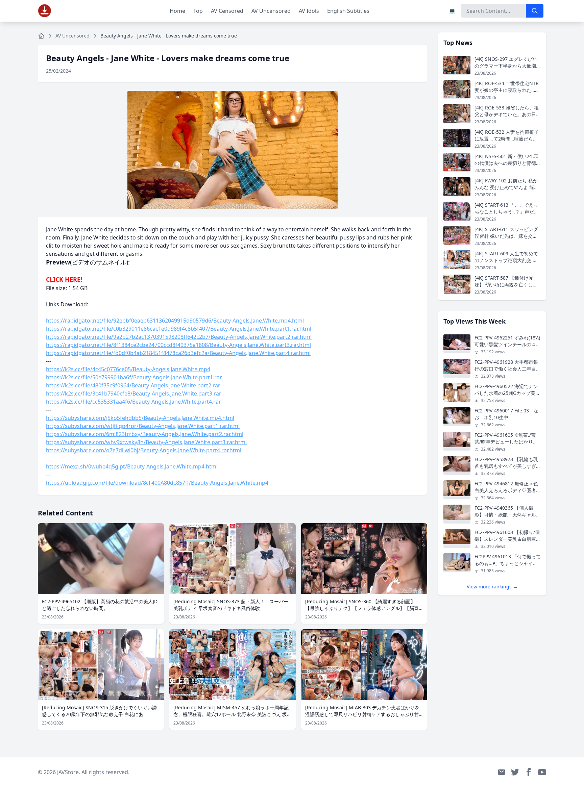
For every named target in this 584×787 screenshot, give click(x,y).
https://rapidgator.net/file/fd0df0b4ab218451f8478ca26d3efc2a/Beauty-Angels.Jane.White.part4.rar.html (178, 353)
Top (198, 11)
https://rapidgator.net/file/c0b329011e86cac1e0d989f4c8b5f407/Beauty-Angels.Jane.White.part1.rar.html (178, 328)
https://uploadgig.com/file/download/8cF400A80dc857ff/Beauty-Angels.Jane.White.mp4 (157, 482)
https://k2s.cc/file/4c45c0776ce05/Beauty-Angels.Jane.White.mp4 (128, 369)
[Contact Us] (501, 772)
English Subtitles (348, 11)
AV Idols (309, 11)
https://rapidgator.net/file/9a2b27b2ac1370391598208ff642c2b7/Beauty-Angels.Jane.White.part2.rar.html (179, 336)
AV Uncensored (271, 11)
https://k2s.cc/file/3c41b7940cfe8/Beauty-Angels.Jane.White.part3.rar (133, 393)
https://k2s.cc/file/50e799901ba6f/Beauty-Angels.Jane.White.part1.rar (134, 377)
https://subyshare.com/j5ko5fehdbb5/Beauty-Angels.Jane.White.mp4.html (140, 418)
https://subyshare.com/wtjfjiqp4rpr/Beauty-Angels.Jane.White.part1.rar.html (143, 426)
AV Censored (227, 11)
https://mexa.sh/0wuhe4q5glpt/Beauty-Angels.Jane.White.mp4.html (132, 466)
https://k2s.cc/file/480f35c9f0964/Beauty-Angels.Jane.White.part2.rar (133, 385)
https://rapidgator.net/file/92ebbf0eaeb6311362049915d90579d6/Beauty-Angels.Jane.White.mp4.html (175, 320)
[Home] (41, 35)
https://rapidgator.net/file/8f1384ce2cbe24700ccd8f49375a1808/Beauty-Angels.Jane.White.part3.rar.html (178, 345)
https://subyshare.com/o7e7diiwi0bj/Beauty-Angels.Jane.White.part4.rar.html (143, 450)
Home (177, 11)
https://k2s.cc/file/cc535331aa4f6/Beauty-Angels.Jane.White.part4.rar (133, 401)
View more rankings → (492, 586)
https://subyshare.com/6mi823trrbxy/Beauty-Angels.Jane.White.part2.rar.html (144, 434)
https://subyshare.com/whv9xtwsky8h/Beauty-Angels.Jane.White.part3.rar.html (146, 442)
